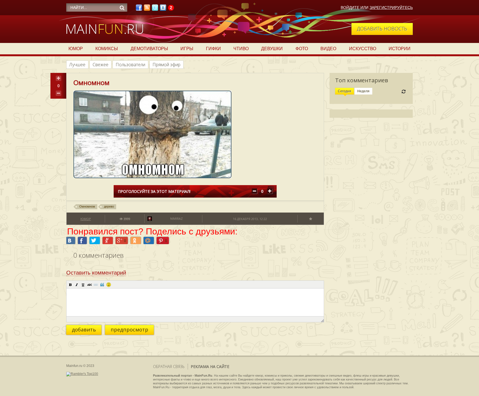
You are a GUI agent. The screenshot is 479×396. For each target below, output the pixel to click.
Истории (400, 48)
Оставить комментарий (96, 273)
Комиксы (106, 48)
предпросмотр (129, 329)
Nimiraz (176, 218)
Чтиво (241, 48)
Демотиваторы (149, 48)
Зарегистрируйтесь (391, 7)
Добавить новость (382, 28)
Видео (328, 48)
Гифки (213, 48)
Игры (186, 48)
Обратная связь (169, 366)
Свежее (100, 65)
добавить (84, 329)
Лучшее (77, 65)
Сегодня (344, 91)
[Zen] (171, 9)
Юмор (75, 48)
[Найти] (121, 7)
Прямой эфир (166, 65)
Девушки (272, 48)
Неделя (363, 91)
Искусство (362, 48)
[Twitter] (155, 9)
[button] (70, 285)
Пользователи (130, 65)
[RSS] (147, 9)
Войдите (350, 7)
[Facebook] (139, 9)
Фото (301, 48)
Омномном (87, 206)
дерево (109, 206)
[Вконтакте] (163, 9)
